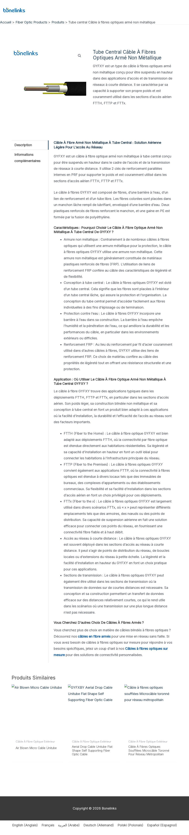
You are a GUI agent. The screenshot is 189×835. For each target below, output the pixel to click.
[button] (79, 55)
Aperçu (38, 733)
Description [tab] (23, 145)
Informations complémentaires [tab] (27, 158)
